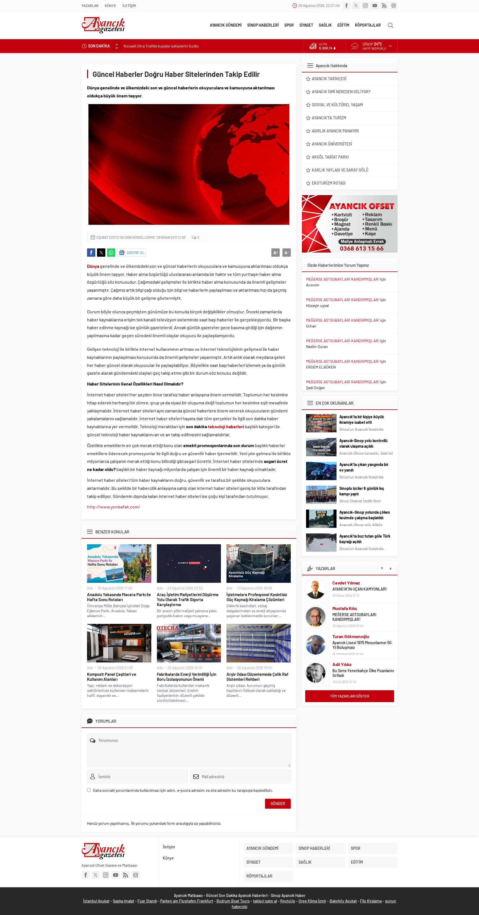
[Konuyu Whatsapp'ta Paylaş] (111, 252)
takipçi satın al (265, 901)
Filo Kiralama (371, 901)
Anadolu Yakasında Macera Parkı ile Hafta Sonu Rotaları (119, 597)
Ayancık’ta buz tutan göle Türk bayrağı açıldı (364, 539)
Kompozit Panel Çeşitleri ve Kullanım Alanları (111, 677)
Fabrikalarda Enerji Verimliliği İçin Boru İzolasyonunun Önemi (186, 677)
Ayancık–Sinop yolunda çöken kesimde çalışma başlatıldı (364, 515)
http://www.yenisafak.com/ (113, 506)
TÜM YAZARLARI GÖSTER (349, 696)
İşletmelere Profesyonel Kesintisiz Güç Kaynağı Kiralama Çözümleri (256, 597)
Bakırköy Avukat (343, 901)
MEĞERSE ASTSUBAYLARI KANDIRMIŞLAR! (342, 279)
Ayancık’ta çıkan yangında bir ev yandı (363, 467)
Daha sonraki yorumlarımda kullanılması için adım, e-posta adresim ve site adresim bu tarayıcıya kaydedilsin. (183, 790)
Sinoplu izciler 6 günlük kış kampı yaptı (361, 491)
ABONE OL (136, 252)
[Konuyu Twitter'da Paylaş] (101, 252)
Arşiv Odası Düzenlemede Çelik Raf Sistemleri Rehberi (257, 677)
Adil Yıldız (341, 664)
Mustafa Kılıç (344, 608)
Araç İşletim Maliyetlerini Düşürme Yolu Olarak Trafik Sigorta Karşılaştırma (187, 599)
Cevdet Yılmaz (346, 582)
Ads (90, 588)
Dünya (93, 266)
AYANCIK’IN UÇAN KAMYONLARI (359, 589)
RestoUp (287, 901)
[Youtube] (375, 5)
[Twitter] (356, 5)
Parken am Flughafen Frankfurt (186, 901)
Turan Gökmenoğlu (350, 636)
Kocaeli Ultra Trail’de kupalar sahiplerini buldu (161, 46)
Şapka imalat (123, 901)
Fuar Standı (147, 901)
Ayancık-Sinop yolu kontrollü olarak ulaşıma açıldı (363, 443)
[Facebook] (346, 5)
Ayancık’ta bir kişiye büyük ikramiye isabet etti (361, 419)
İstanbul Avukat (96, 901)
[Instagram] (365, 5)
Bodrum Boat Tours (233, 901)
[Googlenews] (394, 5)
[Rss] (384, 5)
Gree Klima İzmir (312, 901)
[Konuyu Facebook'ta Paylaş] (91, 252)
